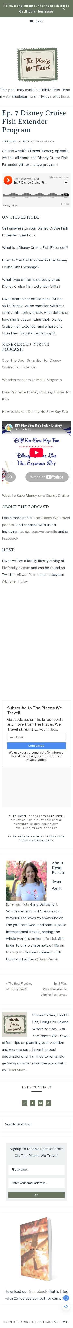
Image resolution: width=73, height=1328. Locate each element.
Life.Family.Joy (19, 904)
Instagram (15, 952)
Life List (50, 939)
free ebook (38, 1291)
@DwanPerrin (27, 575)
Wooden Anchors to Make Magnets (32, 380)
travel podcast (44, 828)
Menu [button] (39, 21)
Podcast (35, 816)
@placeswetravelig (41, 532)
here (65, 97)
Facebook (10, 538)
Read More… (18, 1070)
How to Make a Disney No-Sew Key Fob (35, 412)
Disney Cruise (21, 820)
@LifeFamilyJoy (15, 581)
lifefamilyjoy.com (16, 568)
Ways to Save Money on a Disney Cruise (35, 495)
